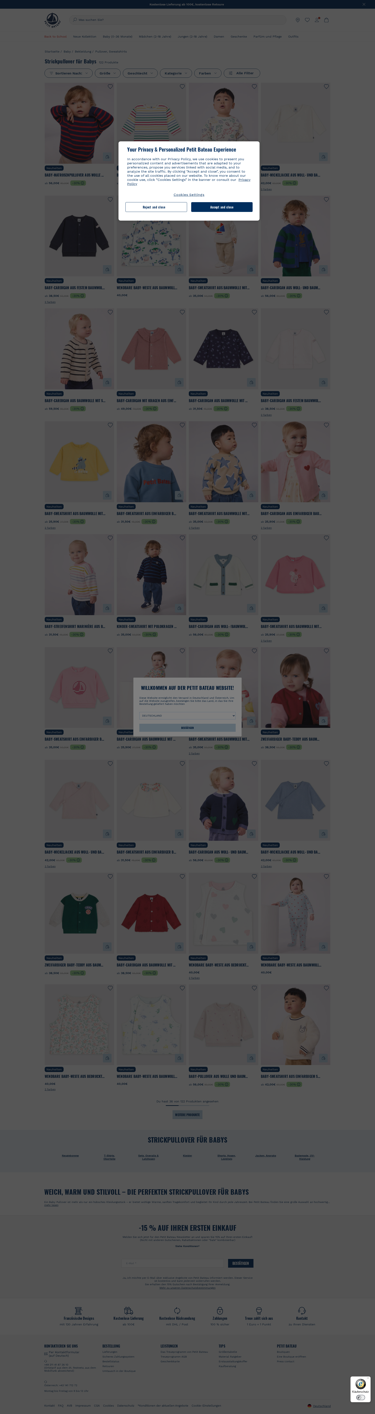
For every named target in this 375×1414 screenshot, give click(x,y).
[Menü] (368, 1379)
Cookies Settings (189, 195)
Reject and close (154, 207)
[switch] (360, 1397)
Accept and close (222, 207)
